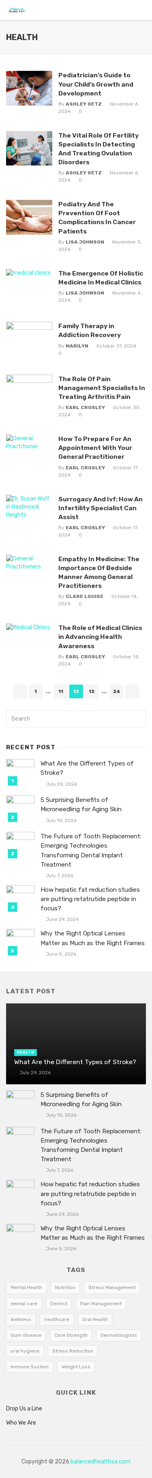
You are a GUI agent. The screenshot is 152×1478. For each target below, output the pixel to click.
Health (25, 1052)
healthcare (56, 1319)
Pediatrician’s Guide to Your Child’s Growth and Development (95, 84)
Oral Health (95, 1319)
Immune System (30, 1367)
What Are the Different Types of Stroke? (87, 768)
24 (116, 691)
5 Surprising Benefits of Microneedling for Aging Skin (81, 804)
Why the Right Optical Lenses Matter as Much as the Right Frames (93, 938)
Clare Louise (84, 596)
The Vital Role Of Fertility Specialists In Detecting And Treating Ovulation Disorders (98, 148)
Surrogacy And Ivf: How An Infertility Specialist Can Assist (100, 508)
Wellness (21, 1319)
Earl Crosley (85, 407)
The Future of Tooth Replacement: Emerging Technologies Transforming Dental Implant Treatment (91, 850)
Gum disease (26, 1335)
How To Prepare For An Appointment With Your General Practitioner (95, 447)
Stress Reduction (72, 1351)
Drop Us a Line (24, 1408)
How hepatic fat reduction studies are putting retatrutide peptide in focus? (90, 899)
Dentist (58, 1303)
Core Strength (71, 1335)
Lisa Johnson (85, 242)
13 (91, 691)
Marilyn (77, 346)
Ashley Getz (84, 104)
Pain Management (101, 1303)
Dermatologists (119, 1335)
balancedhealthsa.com (101, 1461)
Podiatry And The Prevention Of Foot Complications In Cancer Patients (97, 217)
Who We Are (21, 1422)
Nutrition (65, 1287)
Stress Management (112, 1287)
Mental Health (26, 1287)
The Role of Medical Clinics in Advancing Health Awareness (100, 636)
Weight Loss (76, 1367)
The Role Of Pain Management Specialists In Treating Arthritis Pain (101, 388)
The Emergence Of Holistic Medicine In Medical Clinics (100, 277)
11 (60, 691)
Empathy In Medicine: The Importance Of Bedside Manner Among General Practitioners (98, 572)
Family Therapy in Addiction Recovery (89, 330)
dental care (24, 1303)
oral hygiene (25, 1351)
